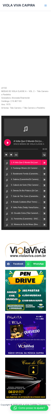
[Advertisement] (25, 52)
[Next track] (11, 154)
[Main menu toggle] (45, 5)
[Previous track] (6, 154)
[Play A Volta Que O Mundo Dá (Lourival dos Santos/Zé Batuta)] (7, 142)
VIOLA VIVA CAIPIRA (19, 5)
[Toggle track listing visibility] (44, 154)
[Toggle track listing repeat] (16, 154)
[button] (44, 162)
